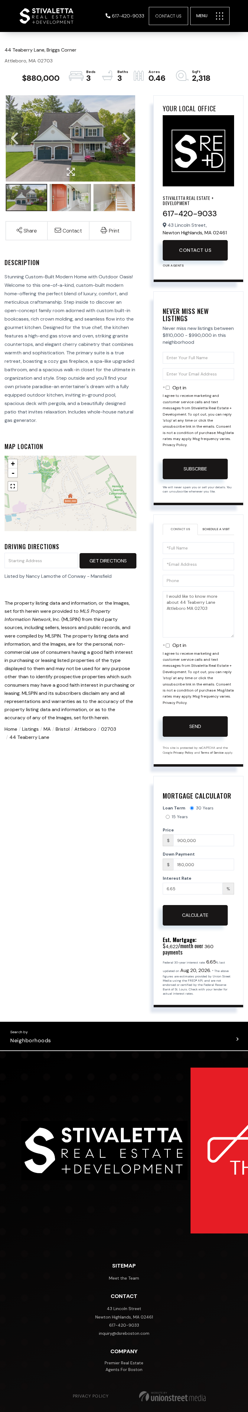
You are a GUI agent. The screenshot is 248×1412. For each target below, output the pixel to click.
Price (168, 830)
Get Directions (108, 561)
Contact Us (168, 16)
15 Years (180, 816)
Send (195, 726)
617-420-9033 (128, 16)
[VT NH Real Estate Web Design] (172, 1396)
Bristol (63, 729)
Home (11, 729)
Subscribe (195, 469)
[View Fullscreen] (12, 486)
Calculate (195, 915)
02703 (108, 729)
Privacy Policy (175, 444)
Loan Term (174, 808)
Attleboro (85, 729)
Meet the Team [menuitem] (124, 1278)
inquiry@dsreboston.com (124, 1333)
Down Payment (179, 854)
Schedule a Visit (216, 529)
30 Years (205, 808)
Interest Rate (177, 878)
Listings (30, 729)
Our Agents (173, 266)
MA (47, 729)
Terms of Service (212, 753)
